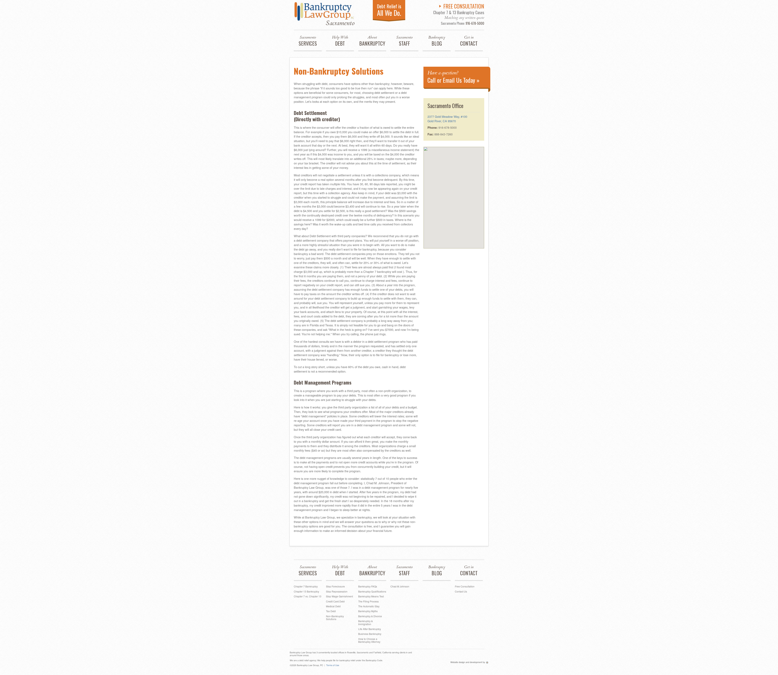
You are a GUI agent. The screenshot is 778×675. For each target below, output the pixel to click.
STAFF (404, 41)
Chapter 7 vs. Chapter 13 (307, 596)
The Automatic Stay (368, 606)
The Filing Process (368, 601)
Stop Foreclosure (335, 586)
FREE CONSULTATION (463, 6)
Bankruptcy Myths (368, 611)
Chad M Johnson (399, 586)
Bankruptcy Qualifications (372, 591)
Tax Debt (331, 611)
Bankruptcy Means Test (371, 596)
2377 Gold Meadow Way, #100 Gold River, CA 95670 (447, 118)
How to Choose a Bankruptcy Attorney (369, 640)
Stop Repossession (336, 591)
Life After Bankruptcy (369, 629)
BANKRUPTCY (372, 41)
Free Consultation (464, 586)
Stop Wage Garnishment (339, 596)
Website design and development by (468, 662)
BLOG (436, 41)
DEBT (340, 41)
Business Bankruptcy (369, 633)
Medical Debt (333, 606)
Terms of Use (332, 665)
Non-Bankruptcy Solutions (335, 617)
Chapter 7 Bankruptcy (306, 586)
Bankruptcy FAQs (367, 586)
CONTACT (469, 41)
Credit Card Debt (335, 601)
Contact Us (461, 591)
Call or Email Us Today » (453, 76)
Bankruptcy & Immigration (365, 622)
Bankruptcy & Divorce (370, 616)
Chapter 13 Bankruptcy (306, 591)
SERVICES (308, 41)
